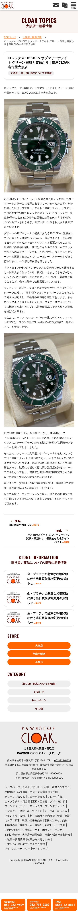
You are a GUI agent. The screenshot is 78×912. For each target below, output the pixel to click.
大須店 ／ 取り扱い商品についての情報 (31, 73)
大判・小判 (26, 815)
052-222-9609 (62, 760)
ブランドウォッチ (55, 806)
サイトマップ (40, 848)
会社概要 (27, 829)
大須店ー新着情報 (32, 37)
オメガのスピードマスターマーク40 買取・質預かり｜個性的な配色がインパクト (47, 538)
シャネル (49, 810)
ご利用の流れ (12, 829)
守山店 (36, 787)
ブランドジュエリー (16, 806)
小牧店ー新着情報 (15, 839)
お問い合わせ (12, 834)
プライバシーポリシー (17, 848)
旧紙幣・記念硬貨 (45, 815)
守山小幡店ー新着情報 (57, 834)
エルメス (62, 810)
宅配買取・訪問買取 (16, 791)
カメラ (8, 820)
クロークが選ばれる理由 (44, 791)
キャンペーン (39, 700)
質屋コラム (26, 825)
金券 (59, 815)
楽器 (67, 815)
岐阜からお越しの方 (38, 839)
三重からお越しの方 (16, 844)
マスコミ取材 (37, 844)
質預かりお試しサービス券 (50, 825)
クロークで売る (36, 796)
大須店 (39, 645)
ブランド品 (11, 815)
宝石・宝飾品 (40, 801)
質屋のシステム (61, 787)
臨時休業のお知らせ (24, 524)
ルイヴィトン (34, 810)
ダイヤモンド (57, 801)
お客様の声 (11, 825)
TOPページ (10, 37)
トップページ (12, 787)
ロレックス (36, 806)
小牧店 (39, 661)
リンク (58, 829)
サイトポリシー (43, 829)
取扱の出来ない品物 (55, 820)
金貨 (22, 810)
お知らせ (39, 691)
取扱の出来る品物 (32, 820)
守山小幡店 (39, 653)
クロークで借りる (15, 796)
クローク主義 (55, 796)
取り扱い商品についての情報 (39, 683)
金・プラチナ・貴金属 (17, 801)
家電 (17, 820)
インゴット (11, 810)
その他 (39, 708)
